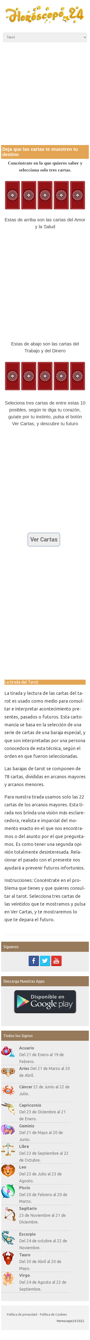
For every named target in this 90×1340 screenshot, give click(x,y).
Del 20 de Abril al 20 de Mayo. (40, 1262)
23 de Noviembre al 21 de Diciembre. (42, 1215)
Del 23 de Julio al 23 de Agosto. (40, 1174)
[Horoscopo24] (45, 22)
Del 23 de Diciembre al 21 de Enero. (42, 1112)
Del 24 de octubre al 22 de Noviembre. (43, 1241)
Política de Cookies (53, 1314)
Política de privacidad (22, 1314)
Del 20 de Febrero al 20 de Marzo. (43, 1194)
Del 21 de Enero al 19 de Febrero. (41, 1055)
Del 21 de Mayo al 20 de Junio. (41, 1133)
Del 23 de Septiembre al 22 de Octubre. (44, 1153)
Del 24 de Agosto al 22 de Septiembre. (42, 1282)
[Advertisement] (45, 93)
